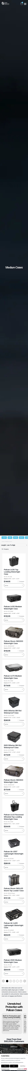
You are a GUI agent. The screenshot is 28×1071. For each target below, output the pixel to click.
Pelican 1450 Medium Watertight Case (13, 607)
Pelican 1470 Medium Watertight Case (13, 677)
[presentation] (1, 1052)
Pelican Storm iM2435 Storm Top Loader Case (14, 889)
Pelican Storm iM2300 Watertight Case (13, 781)
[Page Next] (24, 981)
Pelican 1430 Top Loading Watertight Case (12, 571)
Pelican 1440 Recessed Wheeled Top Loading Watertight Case (13, 816)
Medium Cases (8, 541)
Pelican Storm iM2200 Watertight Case (13, 642)
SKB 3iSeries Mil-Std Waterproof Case (12, 711)
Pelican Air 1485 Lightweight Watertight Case (13, 925)
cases (3, 541)
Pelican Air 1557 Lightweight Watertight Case (13, 853)
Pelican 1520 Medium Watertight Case (13, 961)
